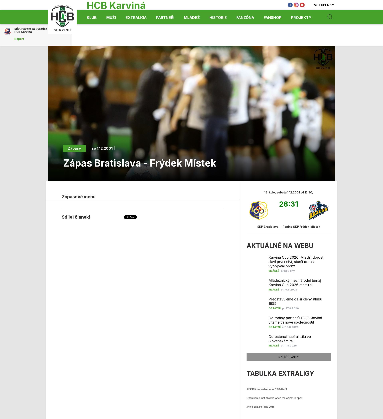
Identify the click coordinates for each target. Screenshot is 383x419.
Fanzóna (245, 17)
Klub (92, 17)
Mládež (192, 17)
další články (288, 356)
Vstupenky (324, 5)
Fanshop (272, 17)
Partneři (165, 17)
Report (19, 38)
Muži (111, 17)
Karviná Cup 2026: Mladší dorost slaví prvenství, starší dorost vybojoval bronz (295, 261)
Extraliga (136, 17)
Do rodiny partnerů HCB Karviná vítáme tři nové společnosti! (295, 320)
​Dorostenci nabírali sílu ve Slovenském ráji (289, 339)
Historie (218, 17)
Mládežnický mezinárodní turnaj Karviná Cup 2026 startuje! (294, 282)
